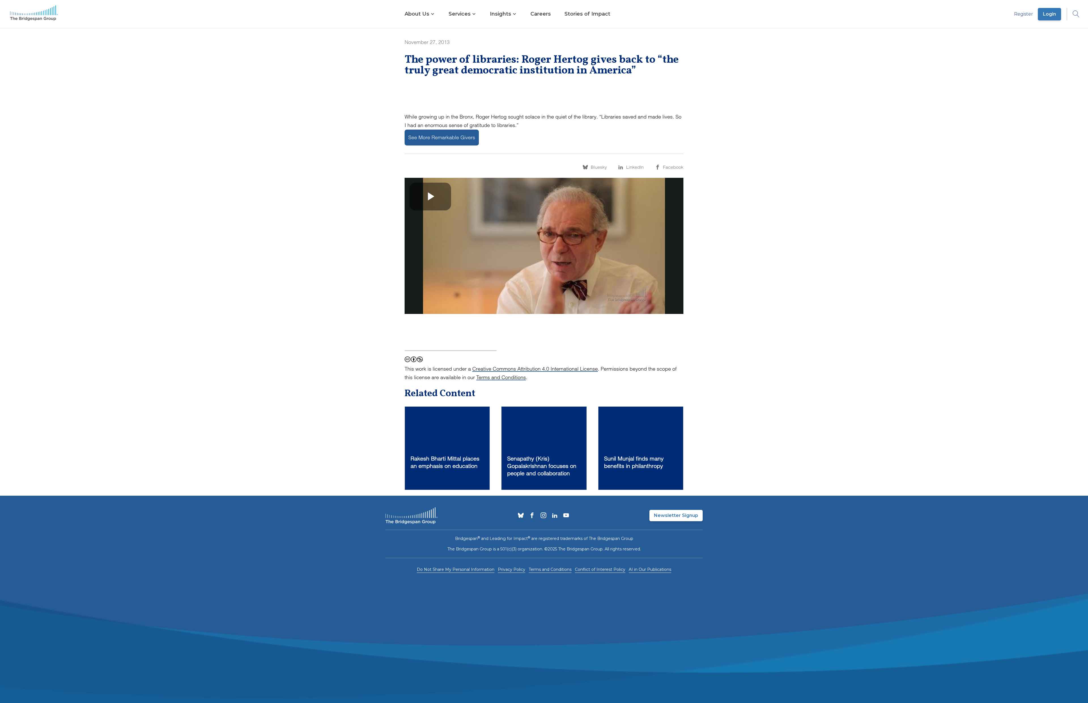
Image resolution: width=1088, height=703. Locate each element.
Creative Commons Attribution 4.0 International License (535, 369)
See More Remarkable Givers (441, 137)
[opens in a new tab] (521, 515)
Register (1023, 14)
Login (1049, 14)
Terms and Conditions (501, 377)
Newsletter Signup (676, 515)
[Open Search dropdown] (1073, 14)
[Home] (34, 14)
